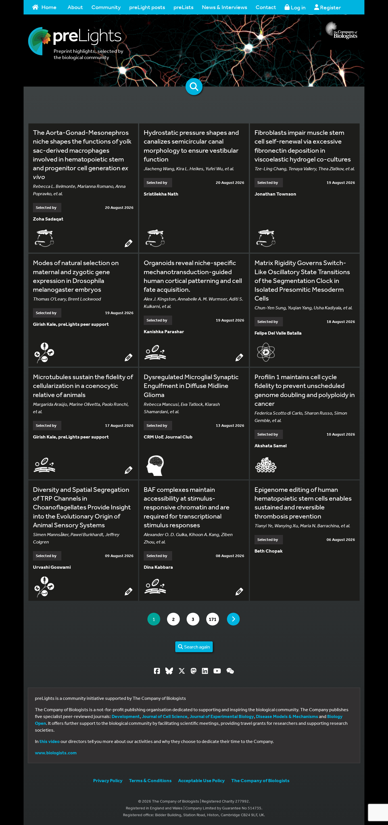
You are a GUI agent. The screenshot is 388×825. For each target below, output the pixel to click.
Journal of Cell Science (164, 716)
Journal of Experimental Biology (221, 716)
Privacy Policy (107, 780)
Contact (266, 7)
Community (106, 7)
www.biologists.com (56, 752)
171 (213, 619)
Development (126, 716)
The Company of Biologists (260, 780)
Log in (298, 7)
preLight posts (147, 7)
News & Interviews (224, 7)
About (75, 7)
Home (49, 7)
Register (330, 7)
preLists (183, 7)
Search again (196, 647)
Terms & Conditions (150, 780)
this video (49, 741)
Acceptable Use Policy (201, 780)
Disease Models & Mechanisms (287, 716)
